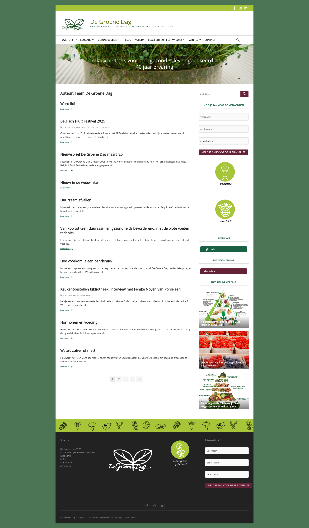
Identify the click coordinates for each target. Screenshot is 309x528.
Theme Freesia (94, 517)
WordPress (106, 517)
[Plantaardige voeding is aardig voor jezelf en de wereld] (224, 309)
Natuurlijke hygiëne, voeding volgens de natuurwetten (223, 364)
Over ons (68, 39)
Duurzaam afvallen (75, 199)
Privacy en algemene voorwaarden (77, 452)
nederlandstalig (82, 127)
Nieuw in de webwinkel (79, 182)
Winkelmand (66, 462)
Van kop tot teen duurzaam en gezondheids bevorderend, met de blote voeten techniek (124, 230)
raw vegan (105, 127)
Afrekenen (65, 465)
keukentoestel (79, 295)
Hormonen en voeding (78, 322)
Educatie (85, 39)
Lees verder (67, 109)
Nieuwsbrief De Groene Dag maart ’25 (91, 154)
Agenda (139, 39)
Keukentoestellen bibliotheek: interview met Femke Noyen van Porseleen (120, 289)
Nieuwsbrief (209, 271)
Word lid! (67, 103)
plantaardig (95, 127)
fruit (73, 127)
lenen (88, 295)
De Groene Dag (110, 21)
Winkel (193, 39)
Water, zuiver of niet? (77, 350)
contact (210, 39)
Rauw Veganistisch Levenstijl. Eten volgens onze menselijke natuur (220, 405)
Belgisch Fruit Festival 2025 (165, 39)
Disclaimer (65, 455)
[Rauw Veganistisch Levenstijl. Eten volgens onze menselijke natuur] (224, 390)
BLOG (128, 39)
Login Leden (209, 249)
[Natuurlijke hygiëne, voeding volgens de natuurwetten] (224, 350)
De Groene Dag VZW (70, 449)
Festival (66, 127)
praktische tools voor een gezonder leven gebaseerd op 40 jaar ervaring (154, 63)
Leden (63, 459)
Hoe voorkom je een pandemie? (86, 260)
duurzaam (67, 295)
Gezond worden (108, 39)
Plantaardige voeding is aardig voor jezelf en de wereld (220, 323)
